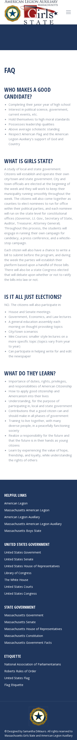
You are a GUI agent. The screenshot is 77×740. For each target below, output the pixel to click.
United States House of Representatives (32, 566)
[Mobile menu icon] (68, 12)
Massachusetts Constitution (23, 636)
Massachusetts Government (23, 615)
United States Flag (17, 678)
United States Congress (20, 593)
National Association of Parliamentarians (32, 664)
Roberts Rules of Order (20, 671)
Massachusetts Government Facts (28, 643)
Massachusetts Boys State (22, 531)
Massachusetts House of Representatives (33, 629)
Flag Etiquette (13, 685)
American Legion (16, 503)
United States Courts (18, 587)
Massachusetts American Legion (26, 510)
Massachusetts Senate (20, 622)
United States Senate (18, 559)
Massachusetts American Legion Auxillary (33, 524)
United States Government (22, 552)
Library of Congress (17, 573)
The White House (16, 580)
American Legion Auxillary (22, 517)
